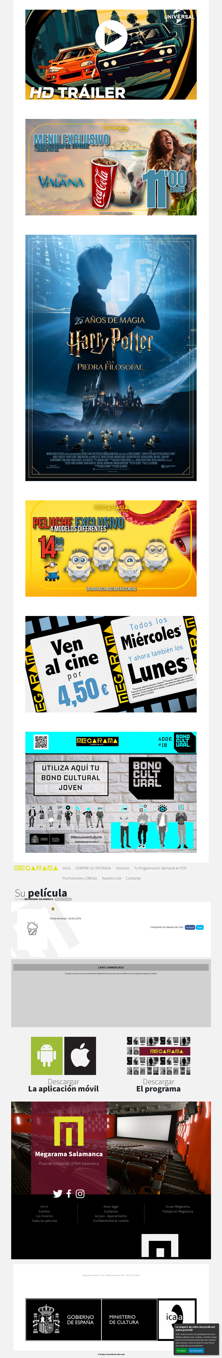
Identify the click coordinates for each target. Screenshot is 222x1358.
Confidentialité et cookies (111, 1220)
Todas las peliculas (44, 1220)
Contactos (111, 1211)
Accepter (181, 1350)
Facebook (190, 927)
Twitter (200, 927)
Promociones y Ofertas (79, 878)
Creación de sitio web (115, 1354)
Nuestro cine (111, 878)
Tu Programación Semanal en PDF (160, 867)
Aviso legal (111, 1206)
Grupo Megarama (178, 1206)
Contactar (133, 878)
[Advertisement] (111, 1001)
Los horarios (44, 1216)
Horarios (122, 867)
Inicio (66, 867)
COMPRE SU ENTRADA (93, 867)
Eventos (44, 1211)
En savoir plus (196, 1350)
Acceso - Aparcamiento (111, 1216)
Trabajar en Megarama (177, 1211)
